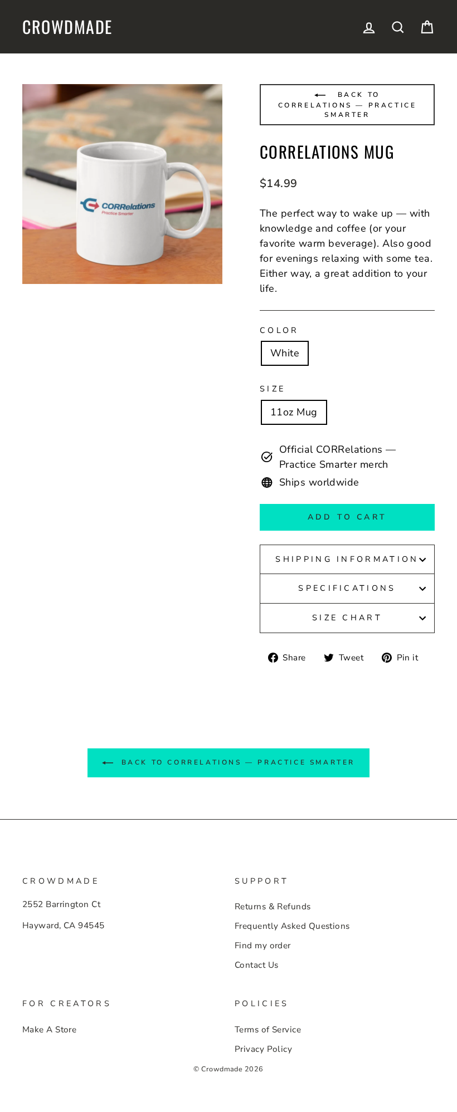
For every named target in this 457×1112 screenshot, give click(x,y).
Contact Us (257, 965)
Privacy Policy (263, 1049)
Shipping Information (347, 559)
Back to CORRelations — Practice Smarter (347, 104)
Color (279, 330)
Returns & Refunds (273, 906)
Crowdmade (67, 27)
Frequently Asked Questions (292, 926)
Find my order (263, 945)
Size (272, 388)
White (284, 353)
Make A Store (49, 1029)
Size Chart (347, 617)
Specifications (347, 588)
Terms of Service (268, 1029)
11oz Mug (294, 412)
